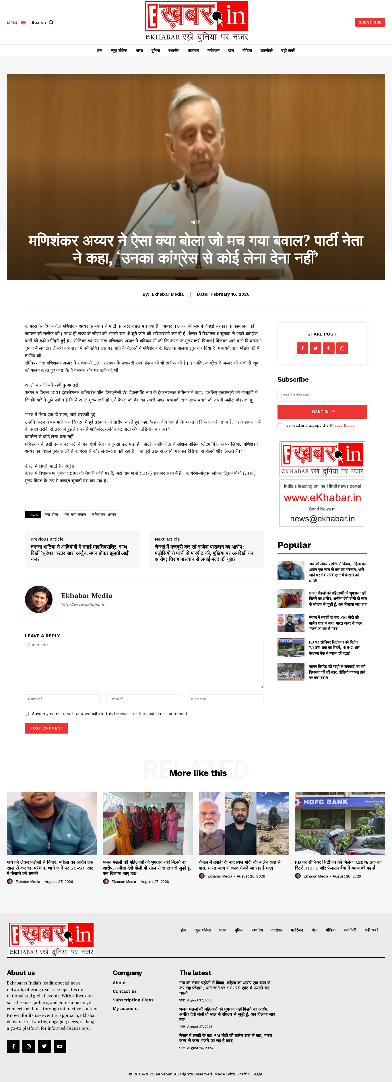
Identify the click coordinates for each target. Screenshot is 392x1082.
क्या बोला (51, 514)
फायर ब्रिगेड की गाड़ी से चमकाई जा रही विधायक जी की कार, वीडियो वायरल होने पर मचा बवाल (337, 672)
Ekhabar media (168, 294)
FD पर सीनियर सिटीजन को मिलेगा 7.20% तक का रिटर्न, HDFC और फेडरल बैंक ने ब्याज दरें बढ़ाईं (334, 647)
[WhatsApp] (342, 348)
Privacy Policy (342, 425)
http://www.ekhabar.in (83, 604)
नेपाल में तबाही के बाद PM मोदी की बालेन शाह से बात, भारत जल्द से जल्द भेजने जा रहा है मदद (335, 623)
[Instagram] (28, 1046)
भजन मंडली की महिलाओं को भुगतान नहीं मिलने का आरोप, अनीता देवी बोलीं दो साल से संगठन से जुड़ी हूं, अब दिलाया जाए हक (338, 598)
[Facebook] (302, 348)
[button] (44, 22)
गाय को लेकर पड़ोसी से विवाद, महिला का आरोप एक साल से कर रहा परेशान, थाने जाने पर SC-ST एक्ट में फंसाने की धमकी (337, 572)
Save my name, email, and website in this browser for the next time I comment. (110, 713)
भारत (196, 222)
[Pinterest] (329, 348)
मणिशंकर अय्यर (104, 514)
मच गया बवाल (75, 514)
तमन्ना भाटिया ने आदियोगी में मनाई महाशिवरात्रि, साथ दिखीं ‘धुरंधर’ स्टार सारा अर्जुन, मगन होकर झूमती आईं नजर (79, 552)
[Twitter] (315, 348)
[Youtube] (60, 1046)
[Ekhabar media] (39, 599)
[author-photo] (10, 881)
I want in (319, 412)
